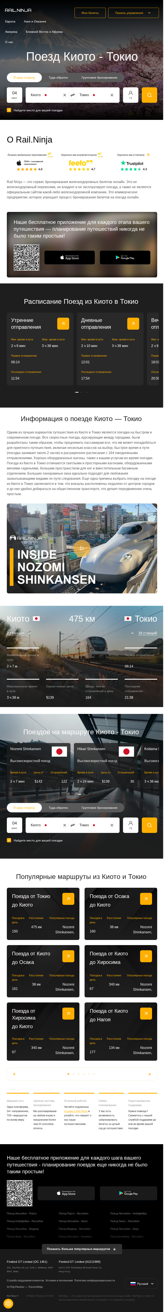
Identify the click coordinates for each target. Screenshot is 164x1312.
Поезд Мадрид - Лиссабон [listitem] (75, 1228)
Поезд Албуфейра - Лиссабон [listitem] (25, 1221)
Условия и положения (59, 1280)
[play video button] (82, 548)
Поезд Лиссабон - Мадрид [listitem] (23, 1228)
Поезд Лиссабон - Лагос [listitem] (73, 1221)
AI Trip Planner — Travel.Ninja (25, 1286)
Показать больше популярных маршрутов (78, 1249)
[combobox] (54, 95)
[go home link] (18, 10)
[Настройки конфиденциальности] (8, 1304)
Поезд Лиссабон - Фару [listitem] (124, 1228)
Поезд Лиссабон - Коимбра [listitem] (75, 1236)
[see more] (63, 324)
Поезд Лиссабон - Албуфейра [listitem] (128, 1213)
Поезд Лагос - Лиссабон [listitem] (124, 1221)
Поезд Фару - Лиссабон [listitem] (21, 1236)
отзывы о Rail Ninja (76, 1111)
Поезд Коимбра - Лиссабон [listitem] (126, 1236)
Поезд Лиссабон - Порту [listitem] (22, 1213)
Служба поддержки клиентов (25, 1280)
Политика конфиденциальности (94, 1280)
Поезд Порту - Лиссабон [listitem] (73, 1213)
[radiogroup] (65, 77)
